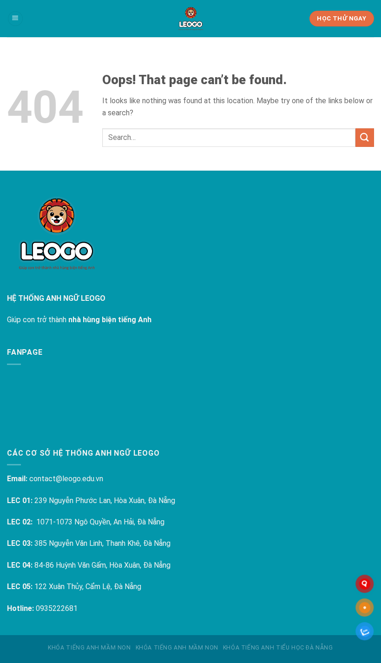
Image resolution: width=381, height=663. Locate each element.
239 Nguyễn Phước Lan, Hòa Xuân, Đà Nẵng (104, 500)
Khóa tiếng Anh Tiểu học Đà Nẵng (278, 647)
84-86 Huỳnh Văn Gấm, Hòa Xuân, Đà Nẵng (102, 565)
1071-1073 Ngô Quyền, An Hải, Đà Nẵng (100, 521)
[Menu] (15, 19)
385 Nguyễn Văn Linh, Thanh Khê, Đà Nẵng (102, 543)
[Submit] (364, 137)
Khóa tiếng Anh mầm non (89, 647)
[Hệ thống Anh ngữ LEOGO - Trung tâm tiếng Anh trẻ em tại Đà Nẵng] (190, 18)
